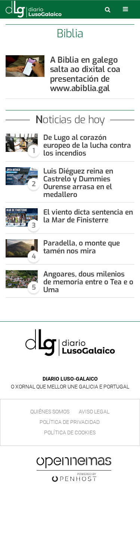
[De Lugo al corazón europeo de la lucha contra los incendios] (22, 143)
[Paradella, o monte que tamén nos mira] (22, 248)
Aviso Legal (94, 412)
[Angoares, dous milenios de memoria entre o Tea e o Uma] (22, 279)
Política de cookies (70, 432)
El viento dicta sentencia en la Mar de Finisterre (88, 216)
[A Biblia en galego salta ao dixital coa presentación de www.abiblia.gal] (25, 66)
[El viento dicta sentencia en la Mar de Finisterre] (22, 217)
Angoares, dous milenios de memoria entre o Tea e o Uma (88, 281)
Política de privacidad (70, 422)
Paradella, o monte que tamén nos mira (81, 247)
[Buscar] (107, 9)
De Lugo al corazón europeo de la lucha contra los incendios (87, 145)
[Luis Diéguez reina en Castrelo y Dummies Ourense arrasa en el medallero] (22, 176)
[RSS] (87, 367)
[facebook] (64, 367)
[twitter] (75, 367)
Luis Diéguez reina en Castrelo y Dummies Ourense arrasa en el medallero (78, 182)
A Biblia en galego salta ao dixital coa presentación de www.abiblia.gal (85, 74)
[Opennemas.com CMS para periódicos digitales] (74, 469)
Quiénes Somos (49, 412)
